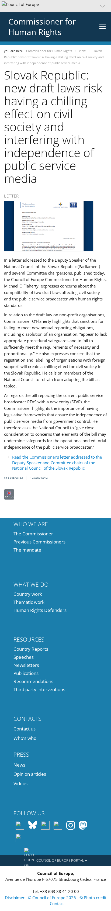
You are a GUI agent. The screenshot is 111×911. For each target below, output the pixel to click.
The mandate (27, 550)
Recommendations (33, 681)
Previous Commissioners (39, 542)
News (19, 765)
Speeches (23, 657)
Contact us (24, 729)
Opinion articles (29, 774)
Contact (57, 903)
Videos (20, 783)
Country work (27, 594)
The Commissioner (33, 534)
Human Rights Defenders (40, 610)
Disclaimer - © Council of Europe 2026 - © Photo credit (55, 897)
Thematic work (28, 602)
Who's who (24, 738)
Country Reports (30, 649)
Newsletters (26, 665)
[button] (55, 6)
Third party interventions (39, 689)
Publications (26, 673)
